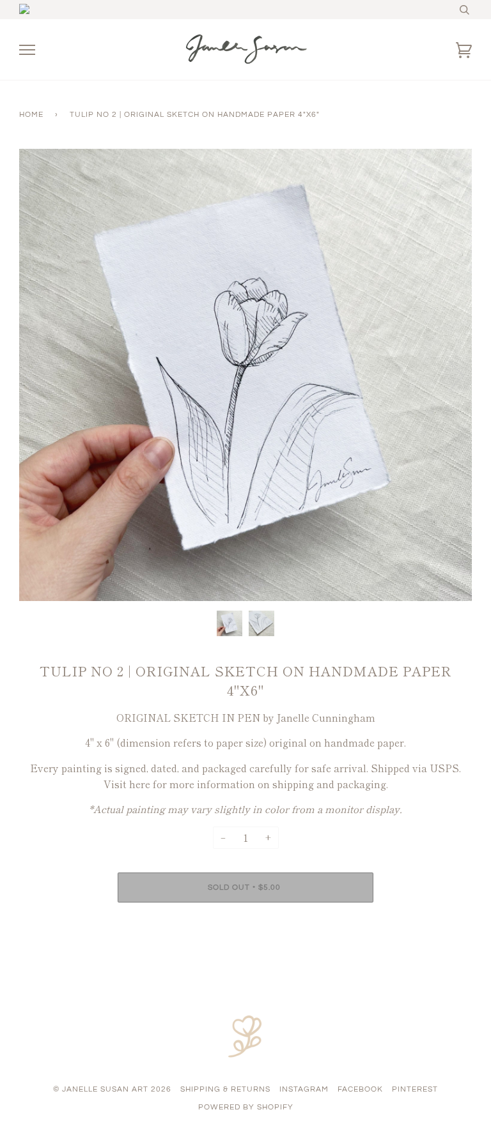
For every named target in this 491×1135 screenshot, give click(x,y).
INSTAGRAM (304, 1089)
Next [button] (448, 375)
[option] (245, 375)
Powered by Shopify (245, 1107)
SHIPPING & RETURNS (225, 1089)
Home (31, 114)
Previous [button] (41, 375)
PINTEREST (415, 1089)
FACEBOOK (360, 1089)
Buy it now (246, 926)
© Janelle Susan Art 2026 (112, 1089)
